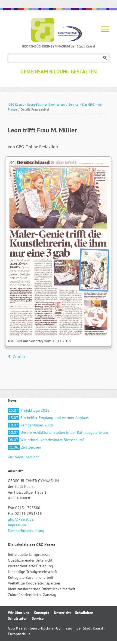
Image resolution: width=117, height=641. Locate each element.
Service (73, 104)
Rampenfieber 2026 (31, 425)
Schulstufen (17, 618)
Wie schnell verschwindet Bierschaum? (46, 439)
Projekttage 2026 (29, 410)
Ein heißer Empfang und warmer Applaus (49, 417)
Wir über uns (18, 612)
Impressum (17, 525)
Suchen (105, 58)
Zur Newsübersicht (23, 457)
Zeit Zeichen (25, 447)
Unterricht (62, 612)
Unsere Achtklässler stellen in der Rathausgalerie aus (59, 432)
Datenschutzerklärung (26, 530)
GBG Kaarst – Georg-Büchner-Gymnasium (36, 104)
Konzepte (41, 612)
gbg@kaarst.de (20, 519)
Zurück (19, 356)
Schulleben (84, 612)
